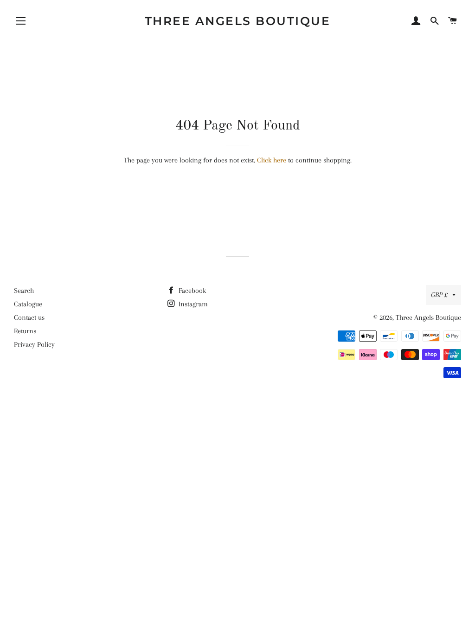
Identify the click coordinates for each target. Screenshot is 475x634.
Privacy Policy (34, 344)
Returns (25, 331)
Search (24, 290)
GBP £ (439, 295)
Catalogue (28, 304)
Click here (271, 160)
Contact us (29, 317)
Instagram (192, 304)
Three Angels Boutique (238, 21)
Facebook (191, 290)
